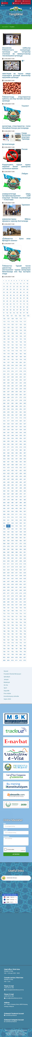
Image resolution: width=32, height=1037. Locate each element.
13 (10, 283)
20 (7, 286)
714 (12, 613)
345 (25, 432)
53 (10, 298)
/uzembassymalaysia (11, 1015)
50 (27, 295)
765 (25, 637)
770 (20, 640)
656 (20, 584)
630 (12, 573)
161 (8, 345)
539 (8, 529)
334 (4, 429)
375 (25, 447)
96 (20, 313)
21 (10, 286)
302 (20, 412)
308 (20, 415)
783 (25, 645)
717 (25, 613)
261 (25, 391)
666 (12, 590)
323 (8, 424)
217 (16, 371)
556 (4, 537)
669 (25, 590)
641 (8, 578)
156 (12, 342)
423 (25, 470)
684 (12, 599)
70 (14, 304)
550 (4, 534)
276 (12, 400)
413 (8, 467)
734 (20, 622)
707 (8, 610)
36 (7, 292)
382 (4, 453)
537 (25, 526)
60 (7, 301)
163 (16, 345)
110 (20, 318)
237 (25, 380)
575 (8, 546)
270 (12, 397)
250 (4, 388)
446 (20, 482)
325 (16, 424)
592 (4, 555)
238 (4, 383)
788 (20, 648)
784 (4, 648)
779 (8, 645)
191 (8, 359)
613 (16, 564)
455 (8, 488)
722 (20, 616)
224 (20, 374)
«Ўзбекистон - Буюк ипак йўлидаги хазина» (16, 240)
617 (8, 567)
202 (4, 365)
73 (24, 304)
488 (20, 502)
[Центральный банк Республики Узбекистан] (10, 898)
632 (20, 573)
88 (20, 310)
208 (4, 368)
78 (14, 307)
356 (20, 438)
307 (16, 415)
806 (20, 657)
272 (20, 397)
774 (12, 643)
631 (16, 573)
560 (20, 537)
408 (12, 464)
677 (8, 596)
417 (25, 467)
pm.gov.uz (17, 3)
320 (20, 421)
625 (16, 570)
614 (20, 564)
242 (20, 383)
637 (16, 575)
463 (16, 491)
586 (4, 552)
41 (24, 292)
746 (20, 628)
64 (20, 301)
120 (12, 324)
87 (17, 310)
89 (24, 310)
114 (12, 321)
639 (25, 575)
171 (25, 348)
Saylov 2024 (7, 699)
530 (20, 523)
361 (16, 441)
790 (4, 651)
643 (16, 578)
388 (4, 456)
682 (4, 599)
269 (8, 397)
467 (8, 494)
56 (20, 298)
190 (4, 359)
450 (12, 485)
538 (4, 529)
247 (16, 386)
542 (20, 529)
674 (20, 593)
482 (20, 499)
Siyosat (6, 671)
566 (20, 540)
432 (12, 476)
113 (8, 321)
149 (8, 339)
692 (20, 602)
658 (4, 587)
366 (12, 444)
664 (4, 590)
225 (25, 374)
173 (8, 351)
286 (4, 406)
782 (20, 645)
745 (16, 628)
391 (16, 456)
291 (25, 406)
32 (20, 289)
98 (27, 313)
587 (8, 552)
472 (4, 497)
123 (25, 324)
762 (12, 637)
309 (25, 415)
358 (4, 441)
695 (8, 605)
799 (16, 654)
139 (16, 333)
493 (16, 505)
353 (8, 438)
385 (16, 453)
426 (12, 473)
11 (4, 283)
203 (8, 365)
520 (4, 520)
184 (4, 356)
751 (16, 631)
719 (8, 616)
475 (16, 497)
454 (4, 488)
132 (12, 330)
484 (4, 502)
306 (12, 415)
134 (20, 330)
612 (12, 564)
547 (16, 532)
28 (7, 289)
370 (4, 447)
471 (25, 494)
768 (12, 640)
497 (8, 508)
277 (16, 400)
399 (25, 459)
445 (16, 482)
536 (20, 526)
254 (20, 388)
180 (12, 353)
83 (4, 310)
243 (25, 383)
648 (12, 581)
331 (16, 426)
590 (20, 552)
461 (8, 491)
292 (4, 409)
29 (10, 289)
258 (12, 391)
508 (4, 514)
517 (16, 517)
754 (4, 634)
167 (8, 348)
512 (20, 514)
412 (4, 467)
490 (4, 505)
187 (16, 356)
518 (20, 517)
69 (10, 304)
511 (16, 514)
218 (20, 371)
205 (16, 365)
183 (25, 353)
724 (4, 619)
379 (16, 450)
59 (4, 301)
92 (7, 313)
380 (20, 450)
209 (8, 368)
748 (4, 631)
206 (20, 365)
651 (25, 581)
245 (8, 386)
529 (16, 523)
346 (4, 435)
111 (25, 318)
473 (8, 497)
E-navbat (19, 1)
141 (25, 333)
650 (20, 581)
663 (25, 587)
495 (25, 505)
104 (24, 316)
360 (12, 441)
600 (12, 558)
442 (4, 482)
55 (17, 298)
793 (16, 651)
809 (8, 660)
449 (8, 485)
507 (25, 511)
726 (12, 619)
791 (8, 651)
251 (8, 388)
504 (12, 511)
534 (12, 526)
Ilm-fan (6, 685)
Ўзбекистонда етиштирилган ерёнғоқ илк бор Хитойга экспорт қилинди (16, 99)
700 (4, 608)
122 (20, 324)
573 (25, 543)
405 (25, 462)
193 (16, 359)
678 (12, 596)
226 (4, 377)
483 (25, 499)
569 (8, 543)
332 (20, 426)
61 (10, 301)
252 (12, 388)
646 (4, 581)
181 (16, 353)
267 (25, 394)
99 (4, 316)
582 (12, 549)
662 (20, 587)
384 (12, 453)
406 (4, 464)
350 (20, 435)
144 (12, 336)
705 (25, 608)
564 (12, 540)
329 (8, 426)
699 (25, 605)
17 (24, 283)
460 (4, 491)
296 (20, 409)
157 (16, 342)
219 (25, 371)
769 (16, 640)
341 (8, 432)
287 (8, 406)
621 (25, 567)
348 (12, 435)
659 (8, 587)
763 (16, 637)
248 (20, 386)
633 (25, 573)
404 (20, 462)
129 (25, 327)
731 (8, 622)
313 (16, 418)
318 (12, 421)
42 (27, 292)
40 (20, 292)
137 (8, 333)
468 (12, 494)
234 (12, 380)
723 (25, 616)
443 (8, 482)
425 (8, 473)
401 (8, 462)
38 (14, 292)
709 (16, 610)
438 (12, 479)
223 (16, 374)
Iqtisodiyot (7, 676)
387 (25, 453)
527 (8, 523)
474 (12, 497)
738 (12, 625)
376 (4, 450)
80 (20, 307)
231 (25, 377)
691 (16, 602)
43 (4, 295)
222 (12, 374)
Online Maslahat (26, 3)
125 (8, 327)
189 (25, 356)
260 (20, 391)
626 (20, 570)
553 (16, 534)
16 (20, 283)
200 (20, 362)
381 (25, 450)
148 (4, 339)
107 (8, 318)
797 (8, 654)
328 (4, 426)
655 (16, 584)
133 (16, 330)
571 (16, 543)
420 (12, 470)
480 (12, 499)
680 (20, 596)
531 (25, 523)
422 (20, 470)
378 (12, 450)
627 (25, 570)
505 (16, 511)
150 (12, 339)
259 (16, 391)
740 (20, 625)
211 (16, 368)
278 (20, 400)
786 (12, 648)
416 (20, 467)
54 (14, 298)
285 (25, 403)
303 (25, 412)
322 (4, 424)
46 (14, 295)
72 (20, 304)
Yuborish (16, 854)
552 (12, 534)
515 (8, 517)
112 (4, 321)
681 (25, 596)
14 (14, 283)
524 (20, 520)
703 (16, 608)
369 (25, 444)
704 (20, 608)
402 (12, 462)
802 (4, 657)
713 (8, 613)
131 (8, 330)
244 (4, 386)
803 (8, 657)
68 (7, 304)
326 (20, 424)
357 (25, 438)
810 (12, 660)
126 (12, 327)
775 (16, 643)
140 (20, 333)
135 (25, 330)
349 (16, 435)
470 (20, 494)
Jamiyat (6, 679)
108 (12, 318)
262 (4, 394)
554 (20, 534)
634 (4, 575)
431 (8, 476)
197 (8, 362)
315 (25, 418)
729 (25, 619)
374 (20, 447)
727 (16, 619)
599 (8, 558)
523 (16, 520)
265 (16, 394)
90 (27, 310)
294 (12, 409)
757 (16, 634)
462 (12, 491)
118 (4, 324)
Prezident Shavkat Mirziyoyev (12, 674)
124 (4, 327)
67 (4, 304)
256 (4, 391)
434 (20, 476)
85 (10, 310)
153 (25, 339)
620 (20, 567)
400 (4, 462)
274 (4, 400)
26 (27, 286)
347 (8, 435)
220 (4, 374)
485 (8, 502)
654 (12, 584)
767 (8, 640)
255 (25, 388)
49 (24, 295)
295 (16, 409)
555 (25, 534)
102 (16, 316)
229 (16, 377)
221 (8, 374)
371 (8, 447)
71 (17, 304)
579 (25, 546)
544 (4, 532)
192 (12, 359)
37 (10, 292)
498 (12, 508)
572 (20, 543)
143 (8, 336)
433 (16, 476)
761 (8, 637)
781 (16, 645)
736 (4, 625)
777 (25, 643)
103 (20, 316)
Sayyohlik (6, 690)
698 (20, 605)
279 (25, 400)
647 (8, 581)
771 (25, 640)
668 (20, 590)
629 (8, 573)
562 (4, 540)
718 (4, 616)
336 (12, 429)
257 (8, 391)
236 (20, 380)
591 (25, 552)
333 (25, 426)
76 (7, 307)
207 (25, 365)
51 (4, 298)
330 (12, 426)
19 (4, 286)
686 (20, 599)
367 (16, 444)
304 (4, 415)
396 (12, 459)
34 (27, 289)
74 (27, 304)
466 (4, 494)
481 (16, 499)
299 (8, 412)
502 (4, 511)
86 (14, 310)
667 (16, 590)
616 (4, 567)
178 (4, 353)
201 (25, 362)
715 (16, 613)
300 (12, 412)
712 (4, 613)
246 (12, 386)
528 (12, 523)
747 (25, 628)
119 (8, 324)
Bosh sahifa (5, 26)
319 (16, 421)
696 (12, 605)
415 (16, 467)
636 (12, 575)
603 (25, 558)
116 (20, 321)
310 (4, 418)
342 (12, 432)
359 (8, 441)
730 (4, 622)
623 (8, 570)
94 (14, 313)
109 (16, 318)
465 (25, 491)
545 (8, 532)
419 (8, 470)
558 (12, 537)
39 (17, 292)
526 (4, 523)
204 (12, 365)
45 (10, 295)
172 (4, 351)
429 (25, 473)
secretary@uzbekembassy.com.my (15, 990)
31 (17, 289)
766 (4, 640)
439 (16, 479)
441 (25, 479)
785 (8, 648)
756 (12, 634)
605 (8, 561)
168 (12, 348)
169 (16, 348)
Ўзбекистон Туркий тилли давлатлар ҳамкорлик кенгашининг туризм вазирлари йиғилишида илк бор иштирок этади (16, 270)
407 (8, 464)
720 (12, 616)
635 (8, 575)
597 (25, 555)
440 (20, 479)
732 (12, 622)
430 (4, 476)
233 (8, 380)
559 (16, 537)
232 (4, 380)
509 (8, 514)
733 (16, 622)
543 (25, 529)
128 (20, 327)
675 (25, 593)
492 (12, 505)
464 (20, 491)
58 (27, 298)
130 (4, 330)
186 (12, 356)
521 (8, 520)
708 (12, 610)
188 (20, 356)
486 (12, 502)
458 (20, 488)
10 (27, 280)
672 (12, 593)
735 (25, 622)
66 (27, 301)
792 (12, 651)
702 (12, 608)
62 (14, 301)
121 (16, 324)
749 (8, 631)
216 (12, 371)
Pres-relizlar (7, 693)
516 (12, 517)
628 (4, 573)
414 (12, 467)
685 (16, 599)
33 (24, 289)
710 (20, 610)
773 (8, 643)
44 (7, 295)
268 (4, 397)
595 (16, 555)
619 (16, 567)
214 (4, 371)
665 (8, 590)
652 (4, 584)
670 (4, 593)
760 (4, 637)
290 (20, 406)
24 (20, 286)
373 (16, 447)
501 (25, 508)
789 (25, 648)
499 (16, 508)
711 (25, 610)
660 (12, 587)
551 (8, 534)
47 (17, 295)
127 (16, 327)
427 (16, 473)
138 (12, 333)
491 (8, 505)
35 (4, 292)
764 (20, 637)
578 (20, 546)
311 (8, 418)
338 (20, 429)
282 (12, 403)
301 (16, 412)
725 (8, 619)
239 (8, 383)
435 (25, 476)
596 (20, 555)
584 (20, 549)
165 (25, 345)
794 (20, 651)
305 (8, 415)
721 (16, 616)
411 (25, 464)
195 (25, 359)
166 (4, 348)
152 (20, 339)
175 (16, 351)
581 (8, 549)
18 (27, 283)
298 (4, 412)
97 (24, 313)
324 (12, 424)
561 (25, 537)
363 (25, 441)
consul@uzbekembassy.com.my (14, 998)
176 (20, 351)
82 (27, 307)
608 (20, 561)
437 (8, 479)
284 (20, 403)
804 (12, 657)
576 (12, 546)
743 (8, 628)
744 (12, 628)
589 (16, 552)
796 (4, 654)
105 (28, 316)
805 (16, 657)
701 (8, 608)
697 (16, 605)
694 (4, 605)
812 (20, 660)
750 (12, 631)
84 (7, 310)
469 (16, 494)
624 (12, 570)
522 (12, 520)
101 (12, 316)
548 (20, 532)
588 (12, 552)
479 (8, 499)
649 (16, 581)
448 (4, 485)
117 (25, 321)
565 (16, 540)
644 (20, 578)
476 (20, 497)
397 (16, 459)
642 (12, 578)
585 (25, 549)
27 (4, 289)
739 (16, 625)
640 (4, 578)
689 (8, 602)
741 (25, 625)
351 (25, 435)
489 (25, 502)
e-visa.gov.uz (27, 1)
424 (4, 473)
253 (16, 388)
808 (4, 660)
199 (16, 362)
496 (4, 508)
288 (12, 406)
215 (8, 371)
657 (25, 584)
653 (8, 584)
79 (17, 307)
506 (20, 511)
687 (25, 599)
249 (25, 386)
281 (8, 403)
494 (20, 505)
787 (16, 648)
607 (16, 561)
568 (4, 543)
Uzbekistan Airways (12, 878)
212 (20, 368)
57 (24, 298)
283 (16, 403)
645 (25, 578)
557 (8, 537)
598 (4, 558)
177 (25, 351)
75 (4, 307)
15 (17, 283)
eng (5, 1)
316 (4, 421)
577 (16, 546)
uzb (2, 1)
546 (12, 532)
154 (4, 342)
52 (7, 298)
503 (8, 511)
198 (12, 362)
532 (4, 526)
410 (20, 464)
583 (16, 549)
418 (4, 470)
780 (12, 645)
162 (12, 345)
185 (8, 356)
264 (12, 394)
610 (4, 564)
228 (12, 377)
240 (12, 383)
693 (25, 602)
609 (25, 561)
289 (16, 406)
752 (20, 631)
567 (25, 540)
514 (4, 517)
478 (4, 499)
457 (16, 488)
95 (17, 313)
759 (25, 634)
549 (25, 532)
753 (25, 631)
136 (4, 333)
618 (12, 567)
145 (16, 336)
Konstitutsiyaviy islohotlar (11, 696)
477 (25, 497)
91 (4, 313)
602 (20, 558)
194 (20, 359)
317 (8, 421)
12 (7, 283)
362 (20, 441)
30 (14, 289)
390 (12, 456)
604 (4, 561)
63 (17, 301)
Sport (5, 688)
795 (25, 651)
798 (12, 654)
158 (20, 342)
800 (20, 654)
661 (16, 587)
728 (20, 619)
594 (12, 555)
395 (8, 459)
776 (20, 643)
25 (24, 286)
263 (8, 394)
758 (20, 634)
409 (16, 464)
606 (12, 561)
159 (25, 342)
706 (4, 610)
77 (10, 307)
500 (20, 508)
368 (20, 444)
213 (25, 368)
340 (4, 432)
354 (12, 438)
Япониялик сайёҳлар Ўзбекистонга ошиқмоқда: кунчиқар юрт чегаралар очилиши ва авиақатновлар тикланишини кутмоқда (16, 52)
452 (20, 485)
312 (12, 418)
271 (16, 397)
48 (20, 295)
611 (8, 564)
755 (8, 634)
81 (24, 307)
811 (16, 660)
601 (16, 558)
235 (16, 380)
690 (12, 602)
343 (16, 432)
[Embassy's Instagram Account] (3, 5)
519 (25, 517)
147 (25, 336)
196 (4, 362)
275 (8, 400)
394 (4, 459)
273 (25, 397)
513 (25, 514)
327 (25, 424)
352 (4, 438)
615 (25, 564)
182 (20, 353)
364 (4, 444)
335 (8, 429)
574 (4, 546)
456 (12, 488)
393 (25, 456)
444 (12, 482)
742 (4, 628)
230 (20, 377)
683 (8, 599)
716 (20, 613)
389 (8, 456)
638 (20, 575)
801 (25, 654)
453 (25, 485)
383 (8, 453)
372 (12, 447)
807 (25, 657)
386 (20, 453)
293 (8, 409)
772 (4, 643)
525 (25, 520)
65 (24, 301)
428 (20, 473)
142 (4, 336)
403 (16, 462)
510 (12, 514)
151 (16, 339)
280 (4, 403)
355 (16, 438)
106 (4, 318)
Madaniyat (7, 682)
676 (4, 596)
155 (8, 342)
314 (20, 418)
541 (16, 529)
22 (14, 286)
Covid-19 (5, 3)
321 (25, 421)
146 (20, 336)
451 (16, 485)
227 (8, 377)
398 (20, 459)
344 (20, 432)
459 (25, 488)
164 (20, 345)
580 (4, 549)
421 (16, 470)
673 (16, 593)
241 (16, 383)
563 (8, 540)
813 (25, 660)
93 (10, 313)
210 (12, 368)
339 (25, 429)
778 (4, 645)
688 (4, 602)
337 (16, 429)
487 (16, 502)
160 (4, 345)
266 (20, 394)
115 (16, 321)
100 (7, 316)
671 (8, 593)
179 (8, 353)
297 (25, 409)
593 (8, 555)
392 (20, 456)
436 (4, 479)
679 (16, 596)
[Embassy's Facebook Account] (1, 5)
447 (25, 482)
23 (17, 286)
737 (8, 625)
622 (4, 570)
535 (16, 526)
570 (12, 543)
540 (12, 529)
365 (8, 444)
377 (8, 450)
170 (20, 348)
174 (12, 351)
